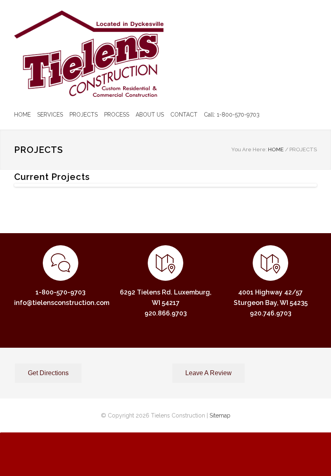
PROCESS (116, 114)
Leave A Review (208, 373)
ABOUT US (150, 114)
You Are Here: (249, 149)
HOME (22, 114)
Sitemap (219, 415)
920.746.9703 (270, 313)
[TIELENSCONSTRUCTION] (88, 53)
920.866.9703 (166, 313)
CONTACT (183, 114)
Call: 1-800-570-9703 (232, 114)
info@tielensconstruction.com (61, 303)
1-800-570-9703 (61, 292)
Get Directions (48, 373)
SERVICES (50, 114)
